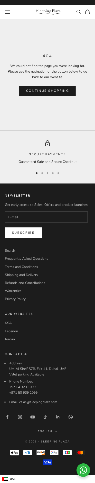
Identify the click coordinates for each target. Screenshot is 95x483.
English (45, 431)
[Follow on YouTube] (32, 417)
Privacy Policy (15, 299)
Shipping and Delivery (21, 275)
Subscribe (23, 233)
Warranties (13, 291)
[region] (47, 152)
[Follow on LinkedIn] (58, 417)
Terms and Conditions (21, 267)
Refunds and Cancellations (25, 283)
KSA (8, 323)
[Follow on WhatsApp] (70, 417)
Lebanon (11, 331)
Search (10, 250)
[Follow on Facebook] (7, 417)
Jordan (10, 339)
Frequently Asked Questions (26, 258)
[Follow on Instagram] (20, 417)
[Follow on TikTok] (45, 417)
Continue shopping (47, 91)
